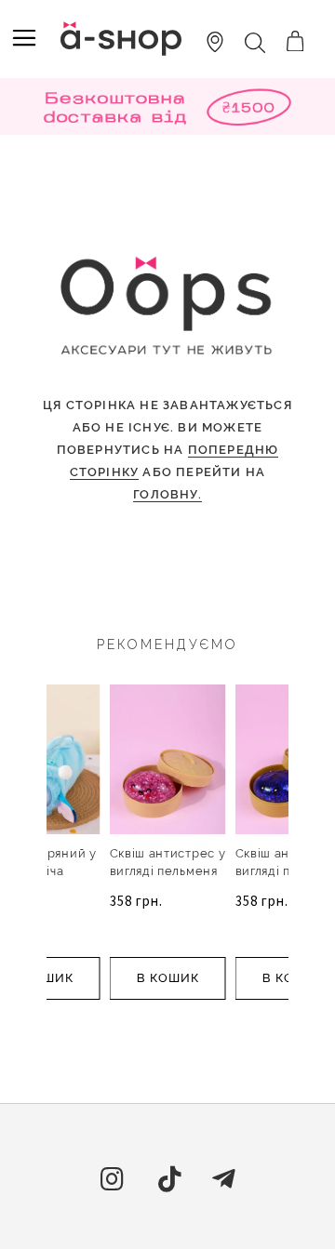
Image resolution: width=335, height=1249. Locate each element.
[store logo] (120, 38)
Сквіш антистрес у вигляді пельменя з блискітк (168, 871)
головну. (167, 494)
